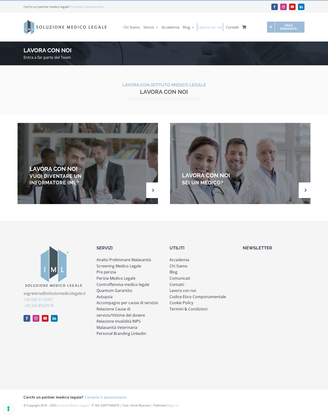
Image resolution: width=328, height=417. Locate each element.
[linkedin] (301, 7)
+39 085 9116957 (39, 299)
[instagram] (283, 7)
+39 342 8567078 (39, 305)
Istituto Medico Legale (74, 405)
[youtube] (292, 7)
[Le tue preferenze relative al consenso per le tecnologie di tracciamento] (8, 408)
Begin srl (173, 405)
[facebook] (274, 7)
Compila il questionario (87, 7)
